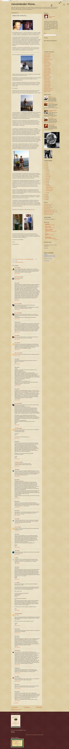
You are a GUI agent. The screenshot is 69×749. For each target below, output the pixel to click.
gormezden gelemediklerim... (49, 210)
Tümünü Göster (56, 239)
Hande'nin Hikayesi (47, 71)
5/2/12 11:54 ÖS (17, 273)
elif (15, 557)
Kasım (47, 171)
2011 (46, 194)
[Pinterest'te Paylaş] (16, 260)
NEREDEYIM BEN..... (52, 124)
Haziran (47, 178)
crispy (16, 335)
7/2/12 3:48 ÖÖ (17, 466)
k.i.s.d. (16, 582)
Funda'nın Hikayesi (47, 68)
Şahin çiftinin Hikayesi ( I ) (48, 88)
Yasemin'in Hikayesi (47, 82)
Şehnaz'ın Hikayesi (47, 91)
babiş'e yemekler (48, 226)
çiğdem (16, 342)
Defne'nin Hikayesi (47, 56)
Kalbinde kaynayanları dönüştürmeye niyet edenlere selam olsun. (51, 231)
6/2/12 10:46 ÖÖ (17, 355)
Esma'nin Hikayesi (47, 65)
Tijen (15, 676)
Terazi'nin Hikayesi (47, 81)
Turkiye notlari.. (46, 208)
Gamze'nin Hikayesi (47, 69)
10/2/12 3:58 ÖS (17, 647)
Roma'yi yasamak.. (47, 207)
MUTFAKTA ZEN (48, 237)
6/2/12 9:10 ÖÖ (17, 339)
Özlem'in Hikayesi (47, 87)
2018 (46, 162)
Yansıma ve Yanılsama (49, 229)
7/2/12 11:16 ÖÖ (17, 515)
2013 (46, 167)
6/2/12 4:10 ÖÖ (17, 309)
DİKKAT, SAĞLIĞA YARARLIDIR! (50, 238)
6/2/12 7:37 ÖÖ (17, 332)
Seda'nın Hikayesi (47, 78)
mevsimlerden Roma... (24, 4)
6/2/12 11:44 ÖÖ (17, 385)
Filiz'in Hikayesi (46, 66)
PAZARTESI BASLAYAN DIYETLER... (52, 111)
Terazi (16, 518)
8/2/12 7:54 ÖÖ (17, 554)
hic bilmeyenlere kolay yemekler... (49, 211)
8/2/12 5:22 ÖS (17, 579)
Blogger (32, 734)
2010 (46, 196)
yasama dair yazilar (47, 214)
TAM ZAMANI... (48, 185)
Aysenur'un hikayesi (47, 53)
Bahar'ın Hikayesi (47, 55)
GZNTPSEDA (17, 428)
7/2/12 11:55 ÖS (17, 547)
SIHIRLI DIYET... (51, 103)
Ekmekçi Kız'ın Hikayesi (48, 59)
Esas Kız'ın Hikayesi (47, 63)
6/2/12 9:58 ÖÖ (17, 349)
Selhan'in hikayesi (47, 79)
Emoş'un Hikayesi (47, 62)
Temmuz (47, 176)
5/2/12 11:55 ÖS (17, 279)
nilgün (16, 550)
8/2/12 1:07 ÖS (17, 563)
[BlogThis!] (13, 260)
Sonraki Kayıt (14, 707)
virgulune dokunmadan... (19, 262)
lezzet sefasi (17, 303)
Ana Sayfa (26, 707)
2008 (46, 199)
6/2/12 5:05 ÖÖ (17, 318)
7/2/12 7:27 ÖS (17, 523)
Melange (16, 267)
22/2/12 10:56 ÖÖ (17, 688)
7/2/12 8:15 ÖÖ (17, 476)
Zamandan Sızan (17, 276)
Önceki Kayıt (39, 707)
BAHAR (16, 650)
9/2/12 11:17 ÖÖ (17, 625)
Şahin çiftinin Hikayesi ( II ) (48, 90)
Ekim (47, 173)
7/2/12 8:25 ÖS (17, 530)
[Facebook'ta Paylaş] (15, 260)
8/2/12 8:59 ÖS (17, 610)
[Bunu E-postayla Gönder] (12, 260)
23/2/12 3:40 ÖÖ (17, 700)
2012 (46, 168)
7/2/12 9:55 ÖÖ (17, 507)
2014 (46, 165)
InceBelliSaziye (17, 462)
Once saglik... (46, 205)
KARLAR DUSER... (49, 190)
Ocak (47, 192)
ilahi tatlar (47, 233)
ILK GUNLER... (50, 118)
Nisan (47, 181)
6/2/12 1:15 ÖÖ (17, 300)
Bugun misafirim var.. (47, 204)
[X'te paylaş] (14, 260)
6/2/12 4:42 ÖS (17, 438)
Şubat (47, 184)
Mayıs (47, 179)
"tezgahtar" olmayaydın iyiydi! (50, 227)
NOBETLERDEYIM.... (49, 187)
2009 (46, 197)
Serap (16, 469)
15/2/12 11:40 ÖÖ (17, 681)
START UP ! (50, 96)
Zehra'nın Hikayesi (47, 84)
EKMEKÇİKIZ (47, 224)
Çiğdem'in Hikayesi (47, 85)
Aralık (47, 170)
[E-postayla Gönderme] (35, 259)
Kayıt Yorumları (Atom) (18, 709)
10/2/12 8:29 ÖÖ (17, 632)
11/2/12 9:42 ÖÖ (17, 664)
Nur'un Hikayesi (46, 75)
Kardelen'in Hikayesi (47, 72)
